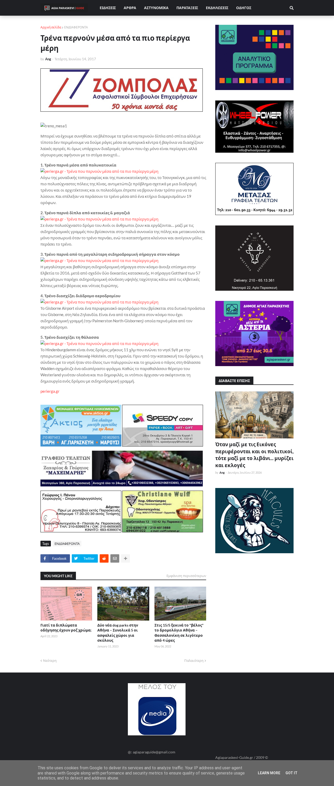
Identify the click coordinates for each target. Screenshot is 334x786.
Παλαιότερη (194, 660)
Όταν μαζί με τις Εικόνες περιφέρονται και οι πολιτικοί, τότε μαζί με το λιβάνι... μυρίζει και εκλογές (254, 454)
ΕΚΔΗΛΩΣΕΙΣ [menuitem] (217, 7)
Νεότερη (50, 660)
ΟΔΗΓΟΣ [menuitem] (243, 7)
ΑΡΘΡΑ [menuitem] (130, 7)
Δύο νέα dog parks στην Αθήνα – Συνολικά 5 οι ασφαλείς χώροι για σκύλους (117, 633)
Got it (291, 773)
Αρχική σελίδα (50, 27)
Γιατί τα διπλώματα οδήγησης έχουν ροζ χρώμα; (66, 628)
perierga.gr (49, 391)
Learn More (269, 773)
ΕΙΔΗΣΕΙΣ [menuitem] (108, 7)
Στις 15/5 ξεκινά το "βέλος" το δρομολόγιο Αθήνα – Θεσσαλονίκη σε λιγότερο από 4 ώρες (179, 633)
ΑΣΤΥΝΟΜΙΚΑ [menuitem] (156, 7)
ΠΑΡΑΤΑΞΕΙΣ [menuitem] (187, 7)
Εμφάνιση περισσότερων (186, 576)
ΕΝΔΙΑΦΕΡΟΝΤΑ (76, 27)
